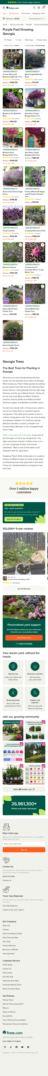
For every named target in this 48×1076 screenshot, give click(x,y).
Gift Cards (6, 941)
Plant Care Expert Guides (12, 933)
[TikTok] (10, 1047)
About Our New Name (11, 989)
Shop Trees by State (10, 937)
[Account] (39, 8)
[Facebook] (16, 1047)
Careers (6, 929)
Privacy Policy (8, 1000)
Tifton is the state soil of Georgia (17, 435)
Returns (6, 1008)
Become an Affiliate (10, 950)
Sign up (24, 850)
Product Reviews (9, 945)
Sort (19, 40)
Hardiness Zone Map (11, 981)
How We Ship (8, 977)
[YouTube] (22, 1047)
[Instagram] (5, 1047)
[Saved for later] (20, 51)
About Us (6, 925)
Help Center (7, 973)
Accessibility (8, 1016)
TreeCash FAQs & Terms (12, 985)
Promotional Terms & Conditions (15, 1024)
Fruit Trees (26, 13)
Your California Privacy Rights (14, 1020)
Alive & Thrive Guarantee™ (13, 1004)
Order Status (7, 965)
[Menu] (4, 7)
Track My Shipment (10, 906)
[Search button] (34, 7)
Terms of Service (9, 1012)
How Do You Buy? (14, 519)
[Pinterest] (28, 1047)
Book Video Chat (24, 638)
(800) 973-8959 (25, 644)
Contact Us (7, 880)
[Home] (12, 7)
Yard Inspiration (9, 954)
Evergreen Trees (38, 13)
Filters (9, 40)
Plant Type (29, 40)
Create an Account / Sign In (13, 910)
